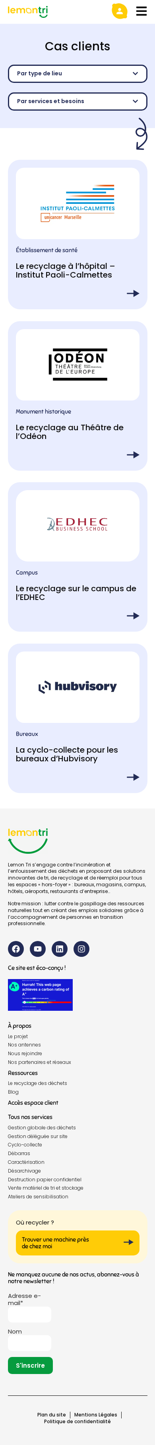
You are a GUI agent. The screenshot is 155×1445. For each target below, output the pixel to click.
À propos (19, 1025)
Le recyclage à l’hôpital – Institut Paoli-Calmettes (65, 270)
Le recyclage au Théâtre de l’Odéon (70, 431)
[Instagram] (81, 949)
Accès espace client (33, 1102)
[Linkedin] (60, 949)
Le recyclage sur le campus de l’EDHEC (76, 593)
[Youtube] (38, 949)
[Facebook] (16, 949)
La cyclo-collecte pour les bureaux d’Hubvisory (67, 754)
